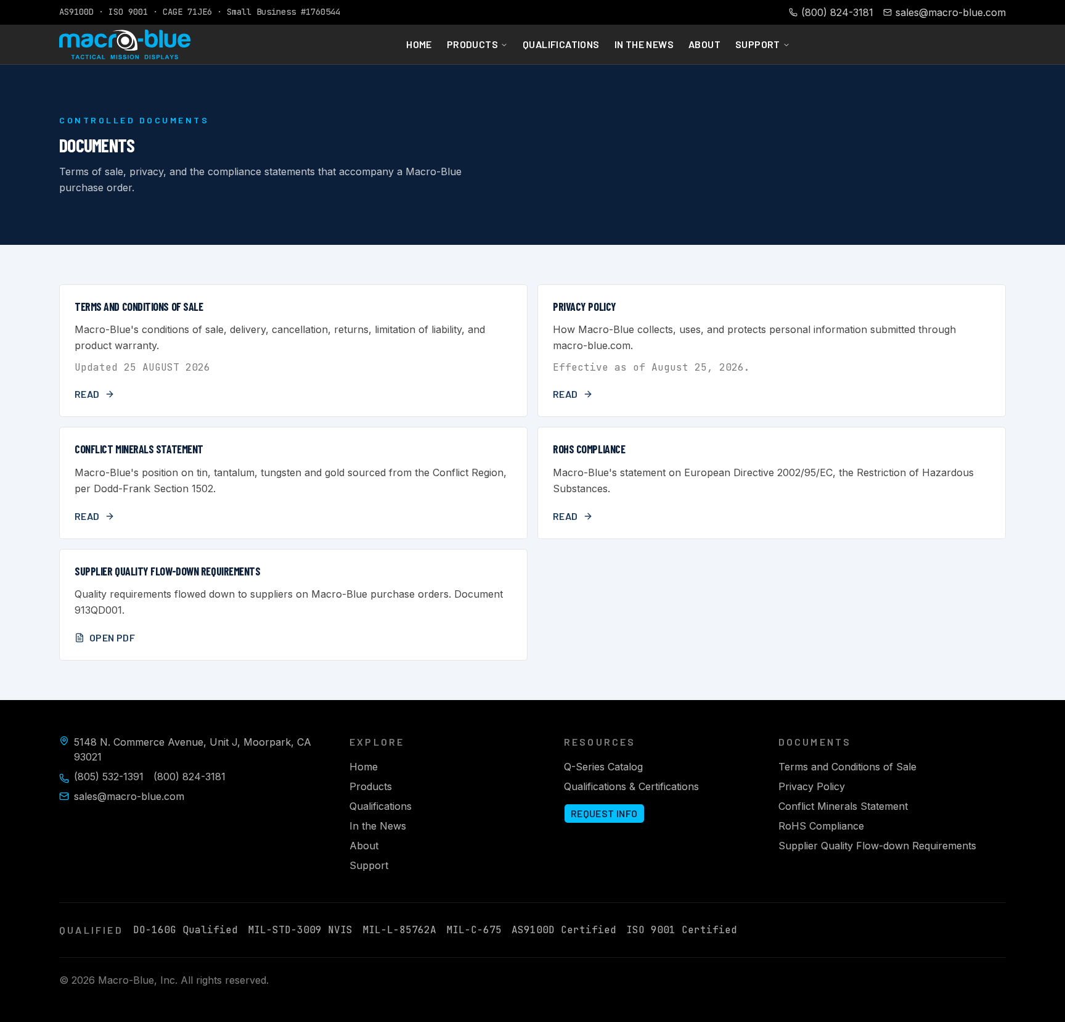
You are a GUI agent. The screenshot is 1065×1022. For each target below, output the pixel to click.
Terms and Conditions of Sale (847, 766)
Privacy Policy (811, 786)
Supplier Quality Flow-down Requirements (877, 845)
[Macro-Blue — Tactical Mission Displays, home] (124, 44)
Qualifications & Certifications (631, 786)
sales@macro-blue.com (951, 12)
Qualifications (561, 44)
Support (757, 44)
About (704, 44)
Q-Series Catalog (603, 766)
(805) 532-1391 (109, 776)
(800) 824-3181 (189, 776)
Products (472, 44)
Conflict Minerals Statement (843, 806)
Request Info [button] (604, 813)
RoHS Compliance (821, 826)
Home (419, 44)
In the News (644, 44)
